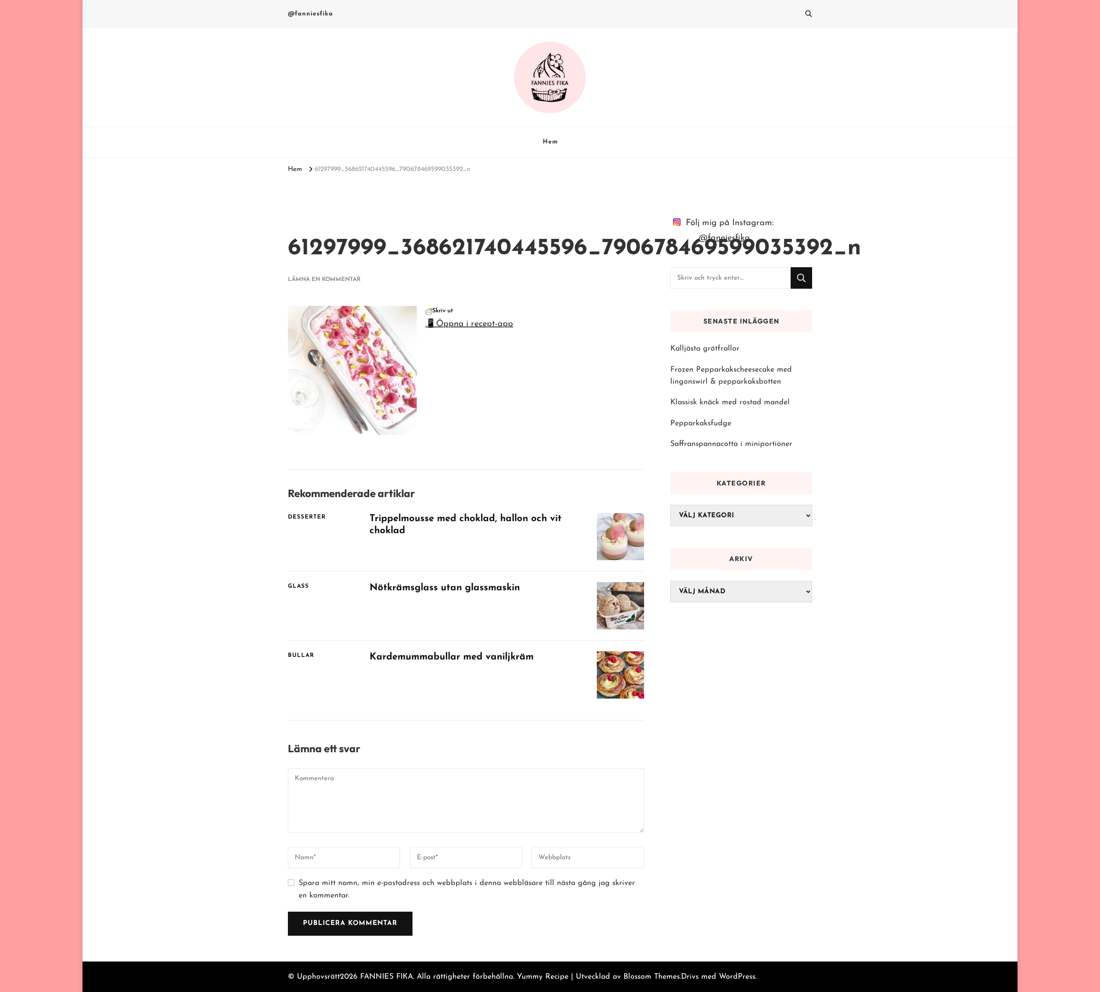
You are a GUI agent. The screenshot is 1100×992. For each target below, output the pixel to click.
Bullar (301, 655)
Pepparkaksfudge (700, 423)
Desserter (307, 517)
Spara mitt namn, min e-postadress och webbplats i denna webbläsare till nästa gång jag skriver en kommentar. (467, 889)
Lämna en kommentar (324, 279)
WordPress (737, 976)
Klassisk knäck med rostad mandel (730, 402)
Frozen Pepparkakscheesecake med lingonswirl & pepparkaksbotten (731, 375)
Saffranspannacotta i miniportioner (731, 444)
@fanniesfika (310, 14)
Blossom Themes (651, 976)
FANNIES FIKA (386, 976)
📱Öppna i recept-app (469, 324)
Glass (298, 586)
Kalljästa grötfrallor (704, 348)
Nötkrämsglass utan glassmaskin (445, 588)
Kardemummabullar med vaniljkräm (452, 657)
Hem (550, 142)
